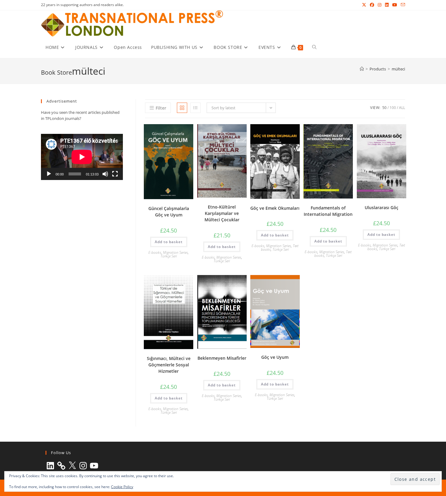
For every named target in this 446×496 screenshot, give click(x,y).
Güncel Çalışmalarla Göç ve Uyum (168, 212)
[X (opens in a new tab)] (364, 5)
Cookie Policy (122, 486)
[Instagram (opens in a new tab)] (379, 5)
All (402, 107)
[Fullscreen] (115, 174)
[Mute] (105, 174)
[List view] (195, 108)
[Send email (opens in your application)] (402, 5)
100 (393, 107)
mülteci (398, 69)
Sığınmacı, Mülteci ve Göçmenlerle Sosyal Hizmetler (169, 364)
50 (384, 107)
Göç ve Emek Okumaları (274, 208)
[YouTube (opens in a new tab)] (394, 5)
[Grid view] (182, 108)
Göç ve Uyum (275, 357)
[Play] (49, 174)
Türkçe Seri (168, 256)
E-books (154, 252)
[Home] (362, 69)
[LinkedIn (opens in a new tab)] (386, 5)
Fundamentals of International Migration (328, 211)
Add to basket (169, 241)
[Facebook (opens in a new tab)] (372, 5)
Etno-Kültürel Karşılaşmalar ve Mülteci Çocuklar (221, 213)
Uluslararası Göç (381, 207)
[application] (82, 157)
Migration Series (175, 252)
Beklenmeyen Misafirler (222, 358)
